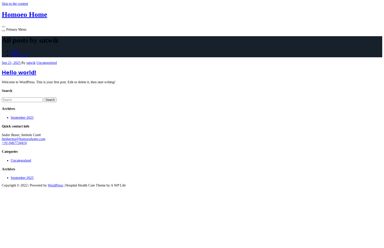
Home (15, 51)
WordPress (55, 185)
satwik (31, 63)
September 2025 (22, 117)
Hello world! (20, 55)
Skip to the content (15, 4)
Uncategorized (46, 63)
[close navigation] (3, 30)
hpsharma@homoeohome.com (23, 139)
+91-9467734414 (14, 143)
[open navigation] (3, 26)
